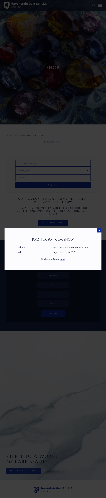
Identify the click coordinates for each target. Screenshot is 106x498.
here (62, 259)
